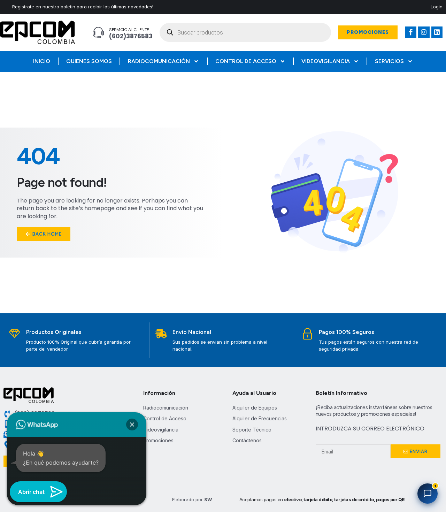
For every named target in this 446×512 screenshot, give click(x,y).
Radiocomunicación (159, 61)
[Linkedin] (437, 32)
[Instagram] (423, 32)
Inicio (41, 61)
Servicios (389, 61)
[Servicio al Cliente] (98, 32)
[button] (132, 424)
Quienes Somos (89, 61)
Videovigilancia (325, 61)
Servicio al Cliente (129, 29)
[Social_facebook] (410, 32)
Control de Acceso (245, 61)
